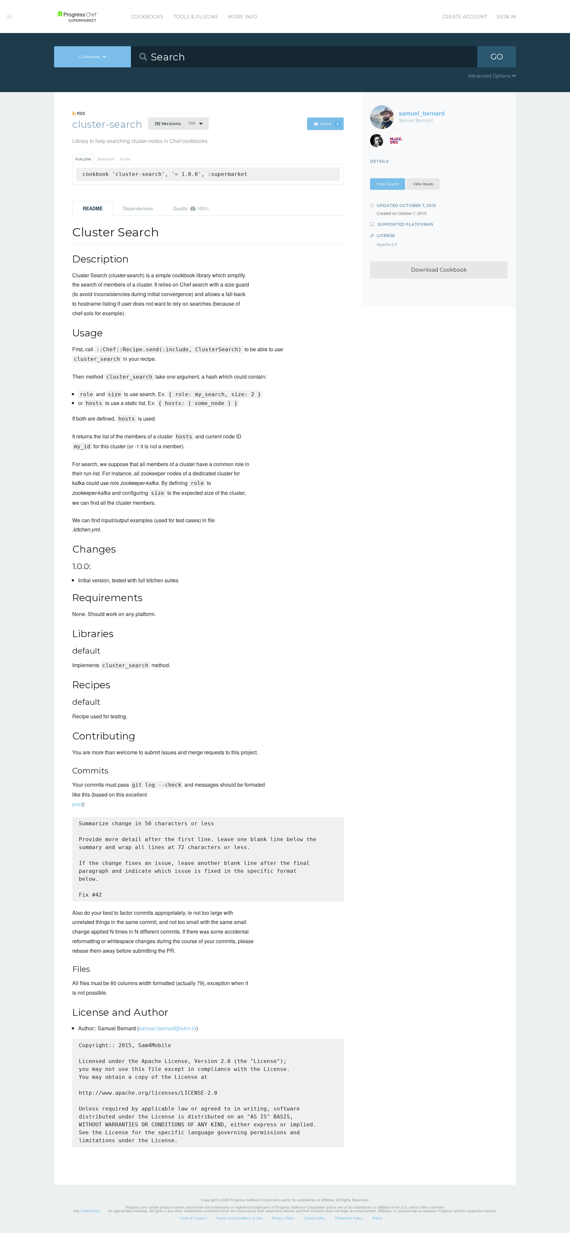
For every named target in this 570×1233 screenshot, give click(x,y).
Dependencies (138, 208)
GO (497, 56)
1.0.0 (175, 123)
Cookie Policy (315, 1217)
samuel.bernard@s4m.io (167, 1028)
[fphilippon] (379, 142)
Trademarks (90, 1210)
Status (377, 1217)
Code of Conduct (193, 1217)
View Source (387, 184)
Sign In (506, 17)
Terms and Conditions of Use (239, 1217)
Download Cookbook (439, 270)
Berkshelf (105, 159)
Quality (191, 208)
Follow (329, 123)
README (93, 208)
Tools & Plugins (195, 17)
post (77, 804)
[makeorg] (399, 142)
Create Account (464, 17)
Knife (125, 159)
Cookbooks (147, 17)
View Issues (423, 184)
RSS (80, 113)
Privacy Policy (283, 1217)
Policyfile (83, 159)
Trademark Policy (349, 1217)
